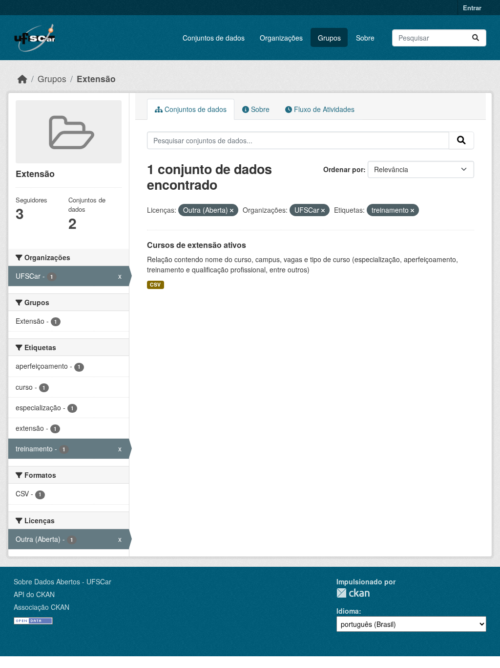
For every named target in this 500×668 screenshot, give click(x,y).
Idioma (347, 611)
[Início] (22, 78)
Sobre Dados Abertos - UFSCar (62, 581)
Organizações (281, 38)
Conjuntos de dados (214, 38)
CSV (155, 284)
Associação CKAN (41, 607)
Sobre (365, 38)
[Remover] (231, 210)
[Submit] (475, 37)
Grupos (329, 38)
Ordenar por (343, 169)
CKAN (353, 593)
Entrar (472, 7)
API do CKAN (34, 594)
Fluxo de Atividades (323, 109)
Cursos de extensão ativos (196, 244)
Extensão (96, 78)
